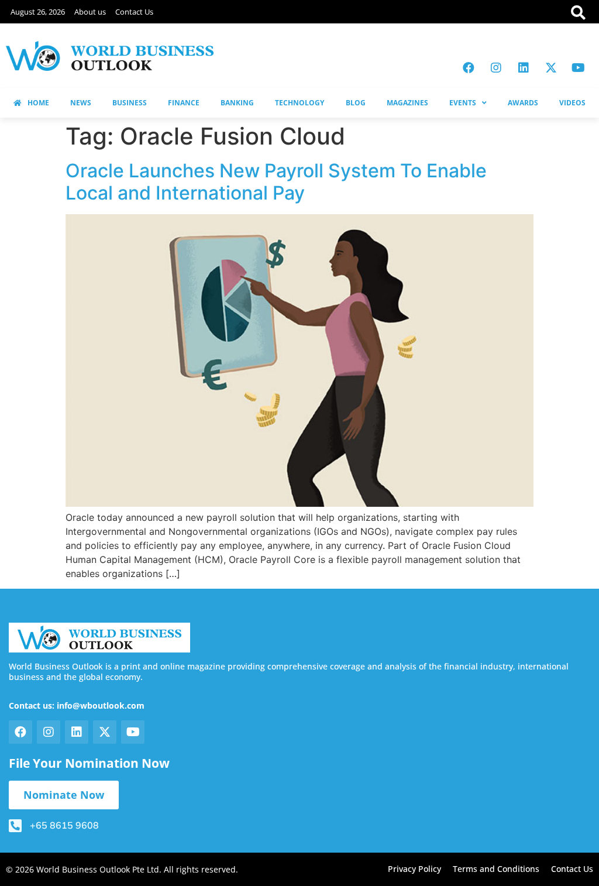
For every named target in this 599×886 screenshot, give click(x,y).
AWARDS (523, 103)
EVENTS (462, 103)
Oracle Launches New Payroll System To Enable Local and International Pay (276, 181)
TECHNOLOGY (299, 103)
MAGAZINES (407, 103)
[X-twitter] (551, 68)
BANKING (237, 103)
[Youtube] (578, 68)
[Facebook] (468, 68)
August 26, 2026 (38, 11)
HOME (38, 103)
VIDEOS (572, 103)
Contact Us (134, 11)
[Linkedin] (523, 68)
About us (90, 11)
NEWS (80, 103)
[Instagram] (496, 68)
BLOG (356, 103)
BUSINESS (129, 103)
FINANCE (183, 103)
